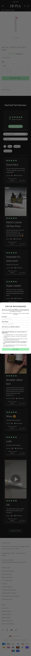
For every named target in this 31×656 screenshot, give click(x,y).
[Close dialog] (29, 303)
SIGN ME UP (15, 349)
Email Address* (5, 321)
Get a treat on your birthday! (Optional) (11, 326)
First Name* (4, 316)
